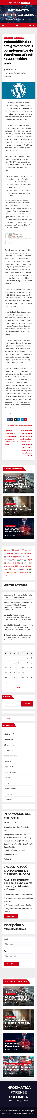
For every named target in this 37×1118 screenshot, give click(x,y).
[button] (30, 25)
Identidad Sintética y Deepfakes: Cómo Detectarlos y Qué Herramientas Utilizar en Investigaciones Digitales (18, 627)
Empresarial (8, 767)
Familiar (7, 778)
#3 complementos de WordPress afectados (15, 74)
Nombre (7, 939)
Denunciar (8, 761)
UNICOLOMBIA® (5, 1114)
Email (6, 951)
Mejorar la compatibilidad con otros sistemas (18, 910)
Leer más (7, 718)
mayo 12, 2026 (12, 1026)
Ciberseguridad (19, 37)
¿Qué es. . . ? (9, 734)
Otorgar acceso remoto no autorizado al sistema (18, 899)
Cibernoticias (8, 37)
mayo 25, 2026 (12, 1003)
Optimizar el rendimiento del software (19, 905)
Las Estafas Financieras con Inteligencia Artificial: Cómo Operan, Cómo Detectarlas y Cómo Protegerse (18, 617)
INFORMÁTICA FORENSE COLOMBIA (18, 1092)
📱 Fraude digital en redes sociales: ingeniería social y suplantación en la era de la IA (18, 637)
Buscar (6, 697)
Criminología (8, 750)
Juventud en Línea (10, 789)
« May (18, 687)
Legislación (8, 794)
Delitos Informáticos (11, 756)
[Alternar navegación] (17, 25)
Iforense (7, 783)
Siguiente (10, 916)
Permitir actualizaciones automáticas (19, 894)
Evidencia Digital (10, 772)
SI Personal (8, 800)
